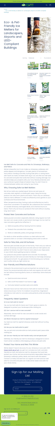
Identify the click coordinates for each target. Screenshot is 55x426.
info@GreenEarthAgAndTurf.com (27, 398)
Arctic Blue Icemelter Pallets (45, 158)
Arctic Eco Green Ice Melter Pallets (45, 116)
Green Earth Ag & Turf (25, 424)
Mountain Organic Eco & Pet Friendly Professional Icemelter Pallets (45, 75)
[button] (5, 5)
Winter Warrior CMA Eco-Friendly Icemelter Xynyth (33, 117)
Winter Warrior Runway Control (33, 96)
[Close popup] (16, 414)
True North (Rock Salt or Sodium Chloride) (32, 137)
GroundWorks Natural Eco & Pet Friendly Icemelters (32, 74)
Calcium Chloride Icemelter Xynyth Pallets (44, 138)
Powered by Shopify (34, 424)
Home (5, 9)
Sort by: (25, 58)
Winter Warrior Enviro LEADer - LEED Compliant (45, 96)
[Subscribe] (40, 389)
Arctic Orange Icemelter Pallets (31, 158)
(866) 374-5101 (28, 396)
